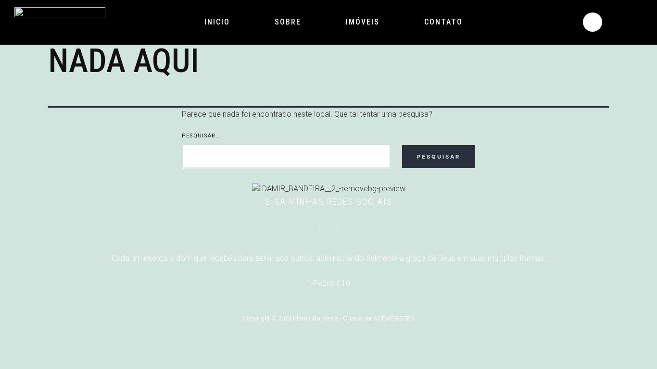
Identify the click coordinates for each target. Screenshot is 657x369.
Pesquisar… (200, 136)
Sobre (288, 21)
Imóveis (362, 21)
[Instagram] (592, 22)
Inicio (217, 21)
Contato (443, 21)
